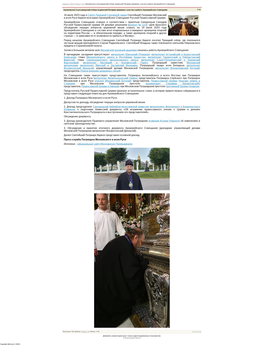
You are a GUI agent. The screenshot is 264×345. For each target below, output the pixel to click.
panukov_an (85, 331)
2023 (72, 4)
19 (83, 4)
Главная (65, 4)
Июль (78, 4)
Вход (137, 338)
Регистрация (129, 338)
